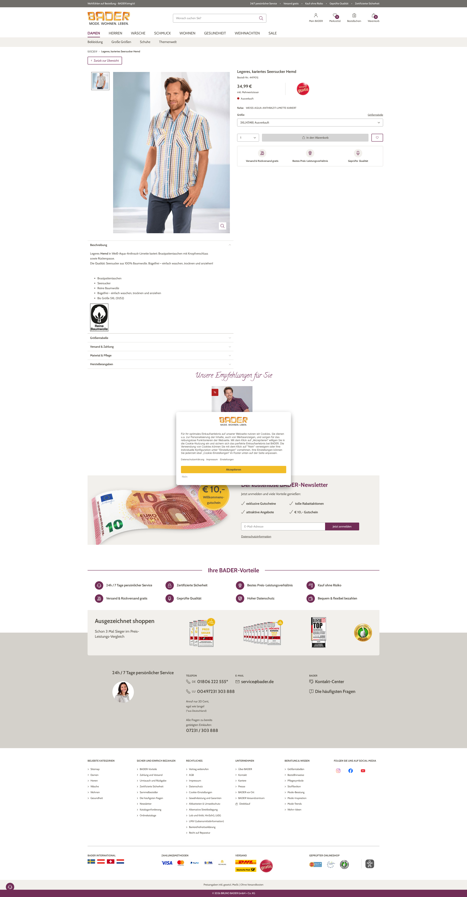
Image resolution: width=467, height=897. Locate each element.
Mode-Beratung (295, 792)
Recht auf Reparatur (199, 832)
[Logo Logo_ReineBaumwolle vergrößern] (99, 317)
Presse (241, 786)
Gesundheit (96, 798)
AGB (191, 775)
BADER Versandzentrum (251, 798)
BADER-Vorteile (148, 769)
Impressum (195, 780)
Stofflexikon (294, 786)
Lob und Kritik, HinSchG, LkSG (205, 815)
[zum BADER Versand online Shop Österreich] (101, 861)
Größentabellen (295, 769)
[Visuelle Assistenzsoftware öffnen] (367, 863)
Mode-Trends (294, 803)
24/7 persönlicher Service (263, 3)
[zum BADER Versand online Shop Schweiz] (110, 861)
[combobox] (219, 18)
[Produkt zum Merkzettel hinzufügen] (377, 137)
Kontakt (242, 775)
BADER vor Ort (246, 792)
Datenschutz (196, 786)
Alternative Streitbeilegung (203, 809)
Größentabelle (375, 114)
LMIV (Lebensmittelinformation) (206, 821)
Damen (94, 775)
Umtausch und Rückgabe (153, 780)
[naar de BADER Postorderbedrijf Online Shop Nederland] (120, 861)
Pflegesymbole (295, 780)
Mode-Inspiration (296, 798)
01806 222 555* (212, 681)
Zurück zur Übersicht (106, 60)
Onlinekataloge (148, 815)
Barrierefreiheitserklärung (202, 827)
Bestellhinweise (295, 775)
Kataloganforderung (150, 809)
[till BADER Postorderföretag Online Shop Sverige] (91, 861)
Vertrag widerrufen (199, 769)
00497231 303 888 (216, 691)
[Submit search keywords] (261, 18)
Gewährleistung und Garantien (205, 798)
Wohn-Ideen (294, 809)
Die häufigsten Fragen (151, 798)
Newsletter (145, 803)
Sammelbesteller (149, 792)
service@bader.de (257, 681)
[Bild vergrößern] (222, 226)
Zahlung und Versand (151, 775)
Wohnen (95, 792)
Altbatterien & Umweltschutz (204, 803)
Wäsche (94, 786)
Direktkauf (244, 803)
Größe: (241, 114)
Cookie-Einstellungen (200, 792)
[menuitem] (93, 33)
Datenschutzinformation (256, 536)
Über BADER (245, 769)
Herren (94, 780)
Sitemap (95, 769)
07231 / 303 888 (202, 730)
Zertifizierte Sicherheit (151, 786)
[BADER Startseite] (109, 18)
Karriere (242, 780)
